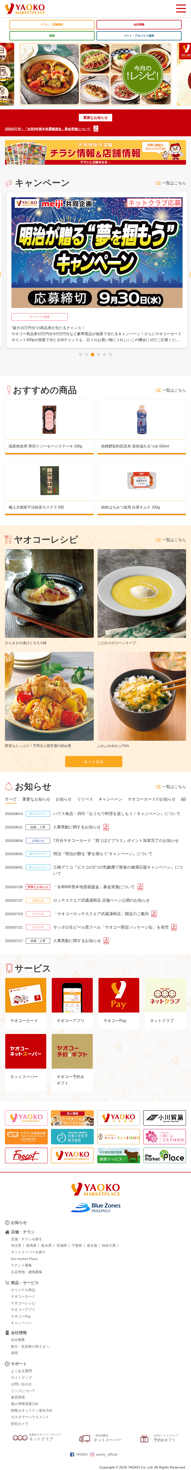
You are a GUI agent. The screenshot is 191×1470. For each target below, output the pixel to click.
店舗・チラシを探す (26, 1239)
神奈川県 (109, 1246)
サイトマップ (21, 1378)
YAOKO (82, 1454)
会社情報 (139, 24)
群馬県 (31, 1246)
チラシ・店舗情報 (52, 24)
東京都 (92, 1246)
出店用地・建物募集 (26, 1272)
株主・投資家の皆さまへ (30, 1346)
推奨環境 (18, 1397)
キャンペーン (21, 1323)
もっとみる (94, 761)
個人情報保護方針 (25, 1404)
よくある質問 (21, 1371)
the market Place (24, 1259)
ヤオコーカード (23, 1296)
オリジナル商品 (23, 1290)
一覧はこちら (174, 183)
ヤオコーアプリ (23, 1310)
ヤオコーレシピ (23, 1303)
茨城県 (61, 1246)
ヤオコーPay (21, 1316)
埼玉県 (16, 1246)
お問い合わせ (21, 1384)
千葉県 (77, 1246)
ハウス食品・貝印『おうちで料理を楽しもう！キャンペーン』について (117, 813)
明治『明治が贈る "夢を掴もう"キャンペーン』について (103, 854)
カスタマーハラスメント (30, 1417)
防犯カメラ (19, 1424)
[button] (80, 354)
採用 (52, 35)
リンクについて (23, 1391)
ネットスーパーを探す (28, 1252)
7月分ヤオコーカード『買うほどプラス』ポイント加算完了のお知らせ (116, 840)
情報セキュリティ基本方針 (32, 1410)
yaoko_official (106, 1454)
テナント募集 (21, 1265)
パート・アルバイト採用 (139, 35)
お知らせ (19, 1222)
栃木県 (46, 1246)
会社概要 (18, 1340)
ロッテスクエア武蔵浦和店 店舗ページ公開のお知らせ (101, 900)
